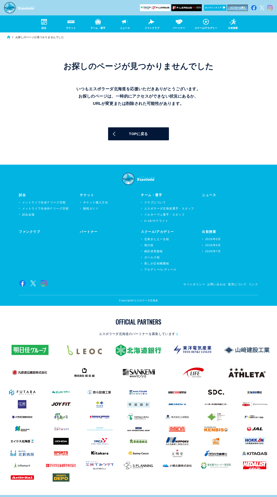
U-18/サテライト (156, 220)
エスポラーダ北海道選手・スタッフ (169, 208)
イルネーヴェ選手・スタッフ (164, 214)
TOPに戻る (138, 134)
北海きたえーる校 (156, 239)
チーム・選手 (151, 195)
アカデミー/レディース (160, 269)
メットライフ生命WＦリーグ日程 (45, 208)
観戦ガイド (91, 208)
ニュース (209, 195)
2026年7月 (213, 251)
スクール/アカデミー (157, 231)
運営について (237, 284)
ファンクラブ (29, 231)
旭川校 (149, 245)
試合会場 (28, 214)
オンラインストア (213, 7)
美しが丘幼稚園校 (156, 263)
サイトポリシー (194, 284)
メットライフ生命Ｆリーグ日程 (44, 202)
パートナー (89, 231)
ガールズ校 (152, 257)
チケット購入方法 (95, 202)
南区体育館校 (153, 251)
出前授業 (209, 231)
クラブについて (155, 202)
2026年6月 (213, 245)
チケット (87, 195)
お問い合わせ (216, 284)
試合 (22, 195)
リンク (253, 284)
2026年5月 (213, 239)
